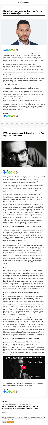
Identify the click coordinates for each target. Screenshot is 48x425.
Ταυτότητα (4, 410)
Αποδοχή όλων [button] (10, 422)
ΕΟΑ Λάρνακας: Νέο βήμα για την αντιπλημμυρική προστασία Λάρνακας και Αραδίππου (20, 406)
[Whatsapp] (9, 50)
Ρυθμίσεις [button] (4, 422)
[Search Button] (45, 2)
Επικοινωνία (4, 412)
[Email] (12, 50)
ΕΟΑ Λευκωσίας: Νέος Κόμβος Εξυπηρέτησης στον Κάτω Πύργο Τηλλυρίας (17, 404)
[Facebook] (5, 50)
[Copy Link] (14, 50)
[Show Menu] (2, 2)
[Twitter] (7, 50)
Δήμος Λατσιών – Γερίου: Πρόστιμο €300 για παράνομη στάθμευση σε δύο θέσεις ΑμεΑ (20, 408)
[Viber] (17, 50)
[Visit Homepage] (24, 2)
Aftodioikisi (7, 16)
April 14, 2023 (13, 139)
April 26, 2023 (13, 16)
